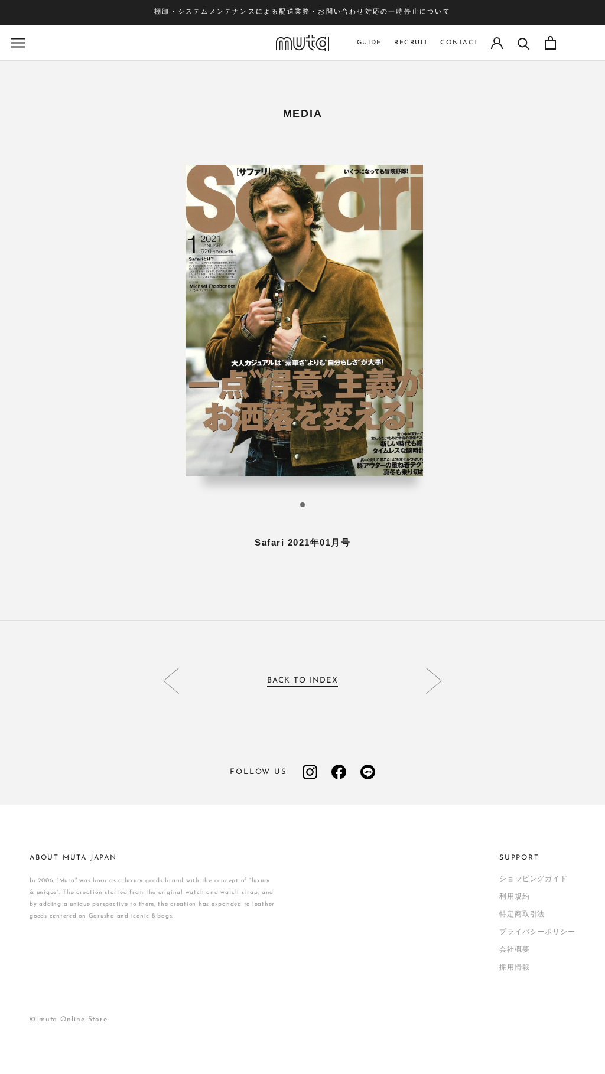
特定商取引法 (522, 914)
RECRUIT (411, 43)
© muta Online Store (69, 1019)
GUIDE (369, 43)
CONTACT (459, 43)
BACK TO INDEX (302, 680)
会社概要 (514, 950)
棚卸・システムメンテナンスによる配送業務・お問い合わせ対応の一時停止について (302, 12)
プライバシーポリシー (537, 932)
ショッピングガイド (533, 879)
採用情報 (514, 967)
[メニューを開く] (18, 43)
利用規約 (514, 896)
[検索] (524, 43)
